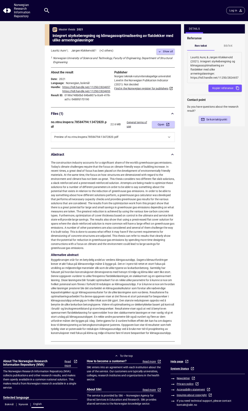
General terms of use (137, 124)
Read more (68, 363)
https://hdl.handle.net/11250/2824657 (86, 87)
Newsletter (183, 378)
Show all (168, 51)
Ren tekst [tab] (201, 45)
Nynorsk (23, 404)
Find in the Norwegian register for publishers (141, 88)
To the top (126, 355)
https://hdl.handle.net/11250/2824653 (86, 91)
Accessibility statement (191, 389)
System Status (179, 368)
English (37, 403)
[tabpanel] (214, 67)
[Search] (47, 10)
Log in (233, 10)
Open (161, 124)
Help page (176, 361)
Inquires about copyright (192, 395)
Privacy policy (185, 383)
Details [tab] (194, 28)
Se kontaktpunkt (216, 119)
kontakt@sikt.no (187, 404)
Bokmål (9, 404)
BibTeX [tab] (228, 45)
